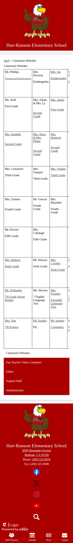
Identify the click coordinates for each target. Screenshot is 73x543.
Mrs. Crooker (55, 261)
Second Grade (37, 114)
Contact (64, 540)
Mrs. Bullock (12, 260)
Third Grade (58, 175)
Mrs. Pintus (37, 139)
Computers (57, 327)
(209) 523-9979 (41, 459)
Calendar (32, 540)
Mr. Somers (57, 320)
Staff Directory (11, 540)
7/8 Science (12, 327)
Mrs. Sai (56, 72)
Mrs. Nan (10, 320)
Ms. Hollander (14, 290)
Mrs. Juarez (57, 99)
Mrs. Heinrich (56, 136)
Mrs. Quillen (58, 168)
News (48, 540)
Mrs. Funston (55, 292)
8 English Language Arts (57, 303)
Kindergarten (58, 78)
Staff (6, 60)
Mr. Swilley (40, 320)
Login (10, 525)
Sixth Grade (12, 266)
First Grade (57, 109)
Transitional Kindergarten (18, 78)
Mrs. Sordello (13, 134)
